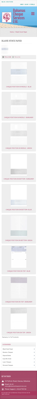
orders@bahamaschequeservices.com (15, 386)
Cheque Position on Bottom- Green (18, 240)
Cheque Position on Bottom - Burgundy (19, 179)
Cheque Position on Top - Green (19, 332)
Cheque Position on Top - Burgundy (18, 302)
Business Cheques (10, 352)
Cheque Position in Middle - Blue (18, 87)
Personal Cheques (10, 365)
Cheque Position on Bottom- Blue (19, 210)
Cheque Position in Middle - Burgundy (18, 117)
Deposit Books (9, 355)
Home (21, 4)
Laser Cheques (9, 362)
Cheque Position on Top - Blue (18, 271)
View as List (17, 57)
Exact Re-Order (9, 359)
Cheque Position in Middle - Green (19, 148)
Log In (26, 4)
